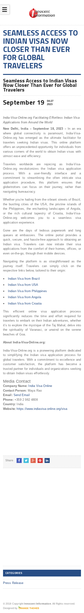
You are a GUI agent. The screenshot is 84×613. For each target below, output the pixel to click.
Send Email (22, 395)
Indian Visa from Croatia (25, 303)
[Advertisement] (42, 521)
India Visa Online (40, 386)
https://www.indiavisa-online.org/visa (42, 409)
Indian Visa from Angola (24, 297)
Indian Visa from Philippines (27, 291)
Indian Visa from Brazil (24, 278)
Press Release (13, 583)
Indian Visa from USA (23, 284)
